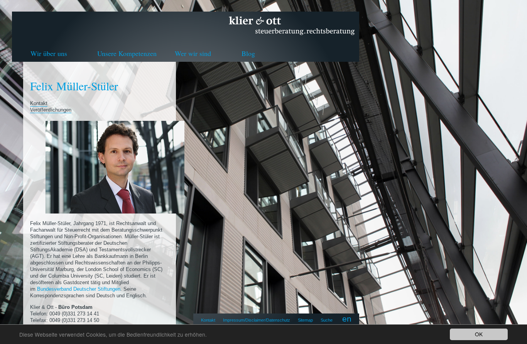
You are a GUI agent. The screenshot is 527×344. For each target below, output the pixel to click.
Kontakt (208, 320)
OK (479, 334)
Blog (248, 53)
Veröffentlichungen (50, 110)
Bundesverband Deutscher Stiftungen (78, 289)
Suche (327, 320)
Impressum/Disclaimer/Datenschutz (256, 320)
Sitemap (305, 320)
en (346, 318)
